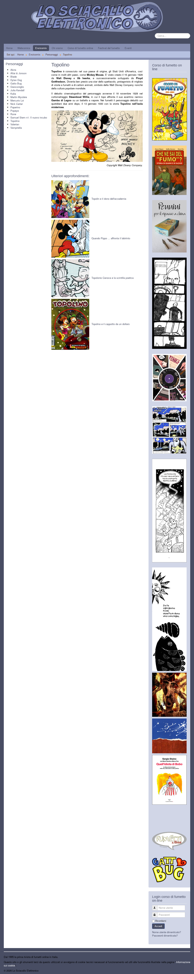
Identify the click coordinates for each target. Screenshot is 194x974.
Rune (13, 114)
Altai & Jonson (18, 73)
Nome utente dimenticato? (166, 932)
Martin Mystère (18, 97)
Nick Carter (16, 104)
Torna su (185, 970)
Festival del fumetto (109, 48)
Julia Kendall (17, 90)
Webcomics (23, 48)
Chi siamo (57, 48)
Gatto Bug (16, 83)
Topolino (15, 121)
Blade (13, 76)
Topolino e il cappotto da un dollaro (111, 324)
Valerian (14, 124)
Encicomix (41, 48)
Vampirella (16, 127)
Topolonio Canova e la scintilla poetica (113, 278)
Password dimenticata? (165, 935)
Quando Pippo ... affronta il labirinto (111, 238)
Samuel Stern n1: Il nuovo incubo (28, 117)
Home (9, 48)
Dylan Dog (16, 80)
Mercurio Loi (17, 100)
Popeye (14, 110)
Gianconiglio (17, 87)
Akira (13, 70)
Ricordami (160, 921)
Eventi (128, 48)
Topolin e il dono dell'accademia (109, 198)
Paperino (15, 107)
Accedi (158, 926)
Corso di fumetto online (80, 48)
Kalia (13, 93)
